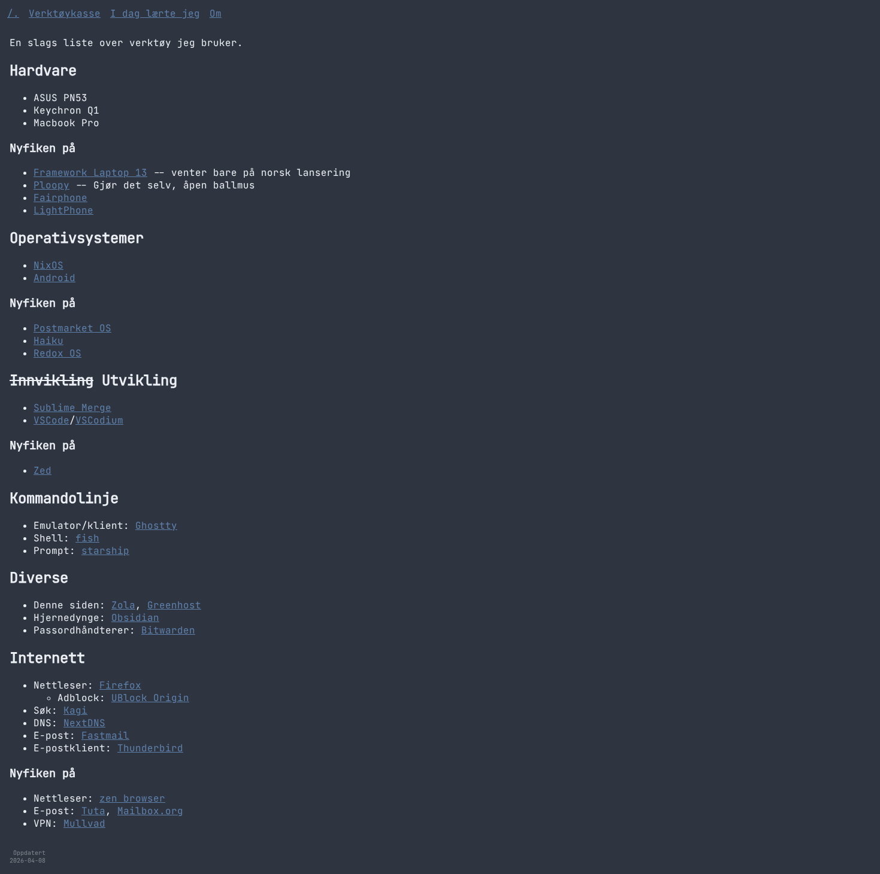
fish (87, 538)
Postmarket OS (72, 328)
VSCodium (99, 420)
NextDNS (84, 723)
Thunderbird (150, 748)
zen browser (132, 798)
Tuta (93, 811)
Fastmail (105, 735)
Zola (123, 605)
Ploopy (51, 185)
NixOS (48, 265)
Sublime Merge (72, 407)
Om (215, 13)
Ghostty (156, 525)
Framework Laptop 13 (90, 172)
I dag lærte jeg (155, 13)
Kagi (75, 710)
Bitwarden (168, 630)
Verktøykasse (65, 13)
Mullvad (84, 823)
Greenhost (174, 605)
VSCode (51, 420)
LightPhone (63, 210)
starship (105, 550)
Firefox (120, 685)
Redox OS (57, 353)
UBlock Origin (150, 698)
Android (54, 278)
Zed (42, 470)
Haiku (48, 340)
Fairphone (60, 197)
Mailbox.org (150, 811)
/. (13, 13)
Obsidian (135, 617)
